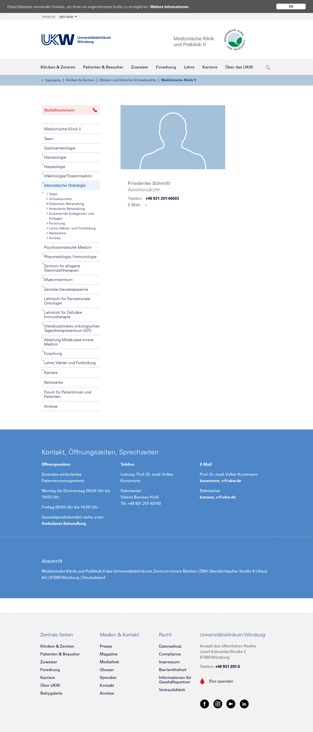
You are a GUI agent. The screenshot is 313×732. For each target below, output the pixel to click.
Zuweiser (48, 661)
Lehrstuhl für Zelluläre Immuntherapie (63, 314)
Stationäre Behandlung (66, 204)
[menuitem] (59, 16)
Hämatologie (55, 157)
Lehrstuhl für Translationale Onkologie (67, 300)
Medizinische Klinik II (178, 80)
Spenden (108, 677)
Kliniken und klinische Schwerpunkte (128, 80)
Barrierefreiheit (172, 669)
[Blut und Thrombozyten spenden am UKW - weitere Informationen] (217, 680)
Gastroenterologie (59, 148)
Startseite (53, 80)
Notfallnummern (59, 110)
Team (48, 138)
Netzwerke (57, 233)
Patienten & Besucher (60, 654)
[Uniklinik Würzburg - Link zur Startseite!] (76, 39)
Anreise (55, 238)
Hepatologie (54, 166)
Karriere (50, 372)
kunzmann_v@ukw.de (220, 480)
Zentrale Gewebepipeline (66, 289)
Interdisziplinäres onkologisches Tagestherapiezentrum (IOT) (72, 328)
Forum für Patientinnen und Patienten (67, 394)
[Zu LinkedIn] (244, 703)
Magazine (109, 654)
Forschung (57, 223)
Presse (106, 646)
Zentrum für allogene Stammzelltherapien (62, 268)
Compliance (170, 654)
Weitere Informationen (169, 6)
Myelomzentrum (58, 279)
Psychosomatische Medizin (68, 247)
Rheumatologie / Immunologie (70, 256)
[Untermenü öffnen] (43, 155)
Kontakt (107, 685)
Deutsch (57, 17)
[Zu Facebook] (205, 703)
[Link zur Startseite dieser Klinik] (222, 40)
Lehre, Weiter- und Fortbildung (72, 228)
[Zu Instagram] (218, 703)
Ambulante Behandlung (67, 208)
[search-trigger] (268, 67)
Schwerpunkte (60, 199)
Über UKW (50, 685)
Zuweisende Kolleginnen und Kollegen (71, 216)
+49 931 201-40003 (162, 198)
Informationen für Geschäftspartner (175, 679)
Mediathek (109, 661)
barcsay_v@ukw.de (218, 497)
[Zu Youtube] (231, 703)
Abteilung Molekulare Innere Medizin (68, 342)
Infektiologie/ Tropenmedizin (68, 175)
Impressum (169, 661)
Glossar (107, 669)
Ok (291, 6)
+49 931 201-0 (227, 666)
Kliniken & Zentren (80, 80)
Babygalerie (51, 693)
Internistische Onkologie (65, 185)
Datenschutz (170, 646)
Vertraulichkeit (172, 689)
